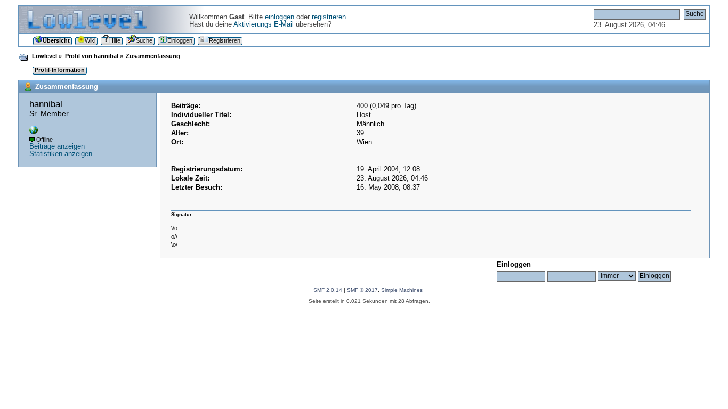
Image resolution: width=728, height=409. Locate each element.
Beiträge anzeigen (57, 146)
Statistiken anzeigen (60, 154)
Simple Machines (402, 290)
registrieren (329, 17)
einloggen (279, 17)
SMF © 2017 (362, 290)
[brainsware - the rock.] (33, 132)
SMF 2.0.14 (327, 290)
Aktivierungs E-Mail (263, 24)
